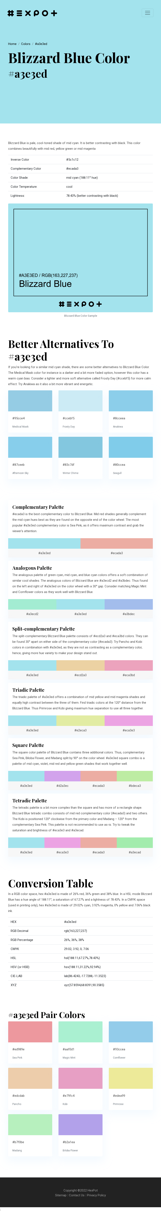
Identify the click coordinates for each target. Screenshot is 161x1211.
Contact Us (76, 1195)
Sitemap (60, 1195)
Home (12, 44)
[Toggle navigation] (147, 13)
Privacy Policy (96, 1195)
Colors (25, 44)
